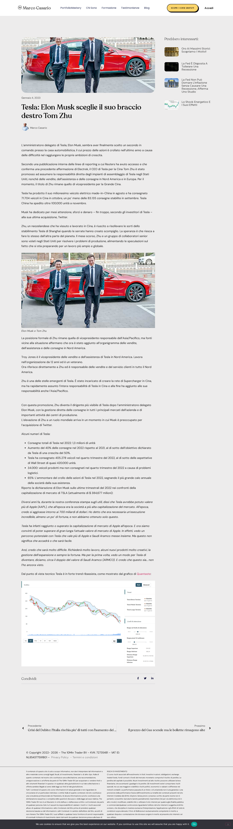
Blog (146, 8)
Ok (194, 824)
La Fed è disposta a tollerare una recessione (194, 66)
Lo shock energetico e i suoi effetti (195, 103)
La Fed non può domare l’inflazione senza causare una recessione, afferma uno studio (194, 85)
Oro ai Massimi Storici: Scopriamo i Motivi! (195, 50)
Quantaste (144, 574)
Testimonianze (130, 8)
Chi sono (91, 8)
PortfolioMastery (70, 8)
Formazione (109, 8)
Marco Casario (37, 8)
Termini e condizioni (85, 757)
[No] (228, 824)
